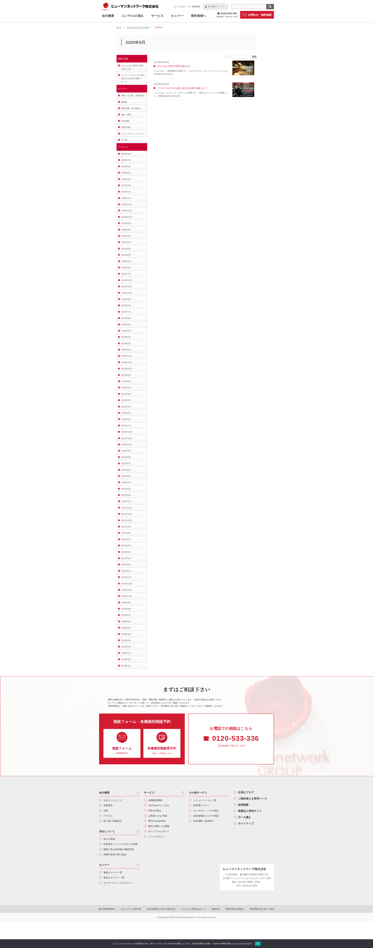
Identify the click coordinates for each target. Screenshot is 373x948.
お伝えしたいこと (112, 800)
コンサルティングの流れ (206, 810)
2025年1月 (126, 274)
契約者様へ (198, 15)
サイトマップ (246, 823)
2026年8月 (126, 154)
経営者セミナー (201, 805)
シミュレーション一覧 (205, 800)
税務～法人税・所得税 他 (132, 95)
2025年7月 (126, 236)
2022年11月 (126, 438)
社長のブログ (246, 792)
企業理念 (108, 805)
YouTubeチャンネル (158, 805)
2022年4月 (126, 482)
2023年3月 (126, 413)
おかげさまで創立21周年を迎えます (132, 67)
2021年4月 (126, 558)
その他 (124, 140)
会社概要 (104, 792)
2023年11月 (126, 362)
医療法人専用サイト (250, 810)
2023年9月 (126, 375)
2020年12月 (126, 583)
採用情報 (196, 6)
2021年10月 (126, 520)
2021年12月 (126, 508)
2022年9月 (126, 451)
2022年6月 (126, 470)
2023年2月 (126, 419)
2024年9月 (126, 299)
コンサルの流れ (133, 15)
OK (257, 943)
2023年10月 (126, 368)
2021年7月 (126, 539)
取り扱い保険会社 (112, 821)
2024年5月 (126, 324)
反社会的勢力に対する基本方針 (161, 909)
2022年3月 (126, 489)
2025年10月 (126, 217)
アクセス (181, 6)
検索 (254, 57)
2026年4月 (126, 179)
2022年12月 (126, 432)
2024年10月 (126, 293)
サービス (157, 15)
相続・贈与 (126, 114)
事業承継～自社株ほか (131, 108)
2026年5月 (126, 173)
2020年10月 (126, 596)
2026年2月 (126, 192)
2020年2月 (126, 646)
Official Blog (154, 810)
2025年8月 (126, 230)
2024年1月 (126, 350)
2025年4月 (126, 255)
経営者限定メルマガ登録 (206, 816)
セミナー (177, 15)
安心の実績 (109, 839)
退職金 (124, 102)
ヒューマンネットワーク (132, 133)
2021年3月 (126, 564)
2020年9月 (126, 602)
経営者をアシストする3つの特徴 (120, 844)
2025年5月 (126, 248)
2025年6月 (126, 242)
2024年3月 (126, 337)
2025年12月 (126, 204)
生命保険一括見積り (203, 821)
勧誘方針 (216, 909)
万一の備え (244, 817)
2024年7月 (126, 312)
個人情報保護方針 (107, 909)
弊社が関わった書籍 (158, 826)
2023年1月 (126, 425)
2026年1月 (126, 198)
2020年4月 (126, 634)
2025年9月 (126, 223)
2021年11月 (126, 514)
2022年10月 (126, 444)
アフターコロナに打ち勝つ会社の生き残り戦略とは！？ (133, 78)
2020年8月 (126, 609)
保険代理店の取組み (235, 909)
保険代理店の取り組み (115, 854)
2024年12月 (126, 280)
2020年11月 (126, 590)
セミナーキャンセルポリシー (118, 883)
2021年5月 (126, 552)
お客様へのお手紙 (157, 816)
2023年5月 (126, 400)
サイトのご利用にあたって (193, 909)
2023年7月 (126, 387)
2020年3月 (126, 640)
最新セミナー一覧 (112, 872)
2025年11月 (126, 210)
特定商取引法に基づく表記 (262, 909)
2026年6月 (126, 166)
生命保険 (125, 121)
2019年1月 (126, 666)
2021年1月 (126, 577)
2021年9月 (126, 526)
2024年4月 (126, 331)
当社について (107, 831)
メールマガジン (156, 836)
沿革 (105, 810)
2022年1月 (126, 501)
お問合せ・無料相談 (260, 14)
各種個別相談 (155, 800)
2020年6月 (126, 621)
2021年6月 (126, 545)
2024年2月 (126, 343)
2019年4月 (126, 659)
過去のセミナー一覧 (113, 877)
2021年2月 (126, 571)
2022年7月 (126, 463)
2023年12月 (126, 356)
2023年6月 (126, 394)
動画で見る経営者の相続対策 (118, 849)
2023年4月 (126, 406)
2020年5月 (126, 628)
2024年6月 (126, 318)
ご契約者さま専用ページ (252, 798)
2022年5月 (126, 476)
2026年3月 (126, 185)
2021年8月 (126, 533)
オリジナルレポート (158, 831)
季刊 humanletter (157, 821)
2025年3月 (126, 261)
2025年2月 (126, 267)
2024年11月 (126, 286)
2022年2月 (126, 495)
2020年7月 (126, 615)
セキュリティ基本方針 (131, 909)
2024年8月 (126, 305)
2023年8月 (126, 381)
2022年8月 (126, 457)
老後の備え (126, 127)
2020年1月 (126, 653)
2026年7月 (126, 160)
